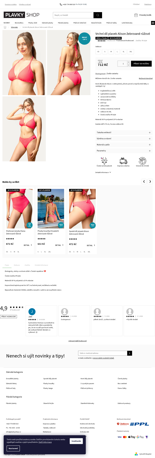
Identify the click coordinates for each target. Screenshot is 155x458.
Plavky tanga (48, 388)
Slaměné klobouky (87, 403)
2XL (49, 252)
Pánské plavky (11, 403)
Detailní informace (102, 172)
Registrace (147, 4)
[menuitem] (6, 23)
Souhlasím (76, 441)
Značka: (141, 40)
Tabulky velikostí (49, 428)
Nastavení (13, 448)
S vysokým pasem (87, 383)
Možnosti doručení (146, 78)
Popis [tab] (7, 265)
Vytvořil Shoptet (145, 454)
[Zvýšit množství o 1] (128, 62)
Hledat (97, 15)
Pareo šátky (122, 388)
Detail (27, 245)
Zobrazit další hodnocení (77, 341)
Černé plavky (122, 378)
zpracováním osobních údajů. (103, 358)
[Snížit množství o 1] (128, 65)
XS (98, 51)
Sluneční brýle (48, 403)
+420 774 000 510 (12, 424)
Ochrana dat (84, 432)
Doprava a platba (11, 4)
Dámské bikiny (11, 383)
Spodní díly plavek (50, 378)
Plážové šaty (11, 388)
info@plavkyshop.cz (13, 432)
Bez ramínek (122, 383)
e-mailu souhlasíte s (96, 358)
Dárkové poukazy (124, 403)
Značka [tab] (27, 265)
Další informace (45, 442)
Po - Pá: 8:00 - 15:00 (13, 428)
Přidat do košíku (141, 63)
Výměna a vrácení (25, 4)
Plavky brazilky (48, 383)
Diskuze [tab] (17, 265)
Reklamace (47, 432)
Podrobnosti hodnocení (125, 41)
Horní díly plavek (87, 378)
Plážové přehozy (87, 388)
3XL (131, 51)
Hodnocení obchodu (87, 424)
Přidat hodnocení (8, 316)
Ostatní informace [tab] (41, 265)
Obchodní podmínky (87, 428)
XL (123, 51)
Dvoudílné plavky (12, 378)
